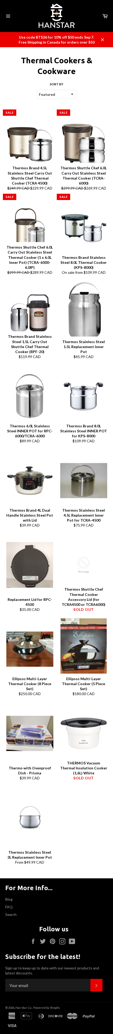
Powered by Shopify (46, 1007)
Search (11, 914)
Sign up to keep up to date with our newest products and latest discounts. (52, 970)
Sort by (56, 84)
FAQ (9, 907)
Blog (9, 899)
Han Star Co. (24, 1007)
